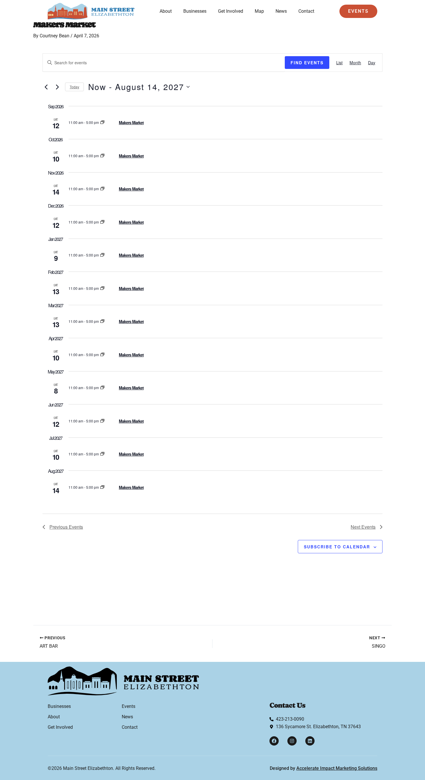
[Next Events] (57, 86)
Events (128, 706)
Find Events (307, 62)
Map (259, 11)
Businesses (194, 11)
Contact (306, 11)
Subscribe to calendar (337, 547)
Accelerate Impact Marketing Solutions (336, 768)
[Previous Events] (45, 86)
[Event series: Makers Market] (102, 122)
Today (74, 86)
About (166, 11)
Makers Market (131, 122)
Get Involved (230, 11)
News (281, 11)
